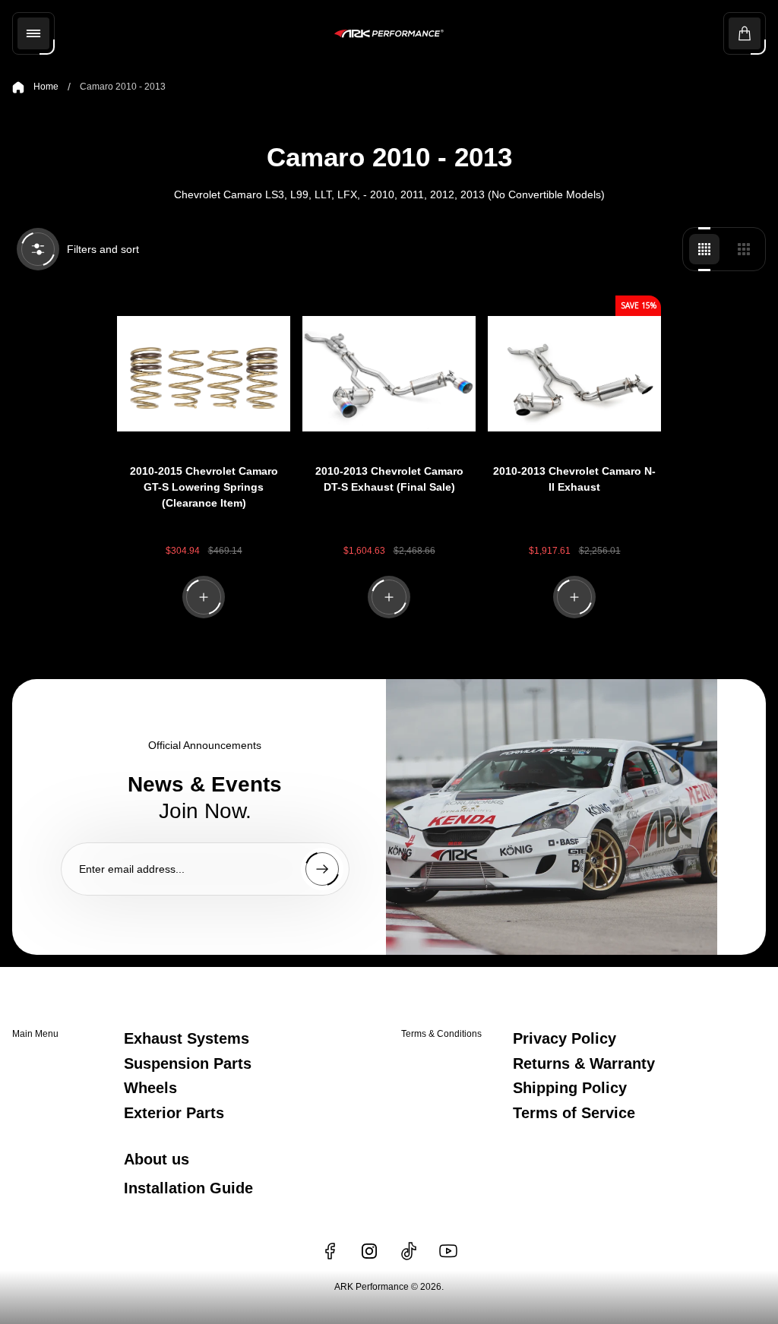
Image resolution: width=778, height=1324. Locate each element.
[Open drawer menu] (33, 33)
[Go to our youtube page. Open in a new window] (448, 1251)
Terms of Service (574, 1112)
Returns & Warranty (584, 1063)
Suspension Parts (187, 1063)
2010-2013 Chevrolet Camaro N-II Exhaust (574, 479)
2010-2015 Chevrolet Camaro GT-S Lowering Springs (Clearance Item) (204, 487)
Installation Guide (188, 1188)
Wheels (150, 1087)
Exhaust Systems (186, 1038)
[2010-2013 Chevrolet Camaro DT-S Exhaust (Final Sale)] (389, 373)
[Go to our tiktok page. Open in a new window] (409, 1251)
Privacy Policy (564, 1038)
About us (156, 1159)
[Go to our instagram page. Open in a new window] (369, 1251)
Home (46, 86)
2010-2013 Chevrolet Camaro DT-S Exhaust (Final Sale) (389, 479)
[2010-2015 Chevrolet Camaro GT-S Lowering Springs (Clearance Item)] (203, 373)
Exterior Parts (174, 1112)
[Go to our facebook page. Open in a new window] (330, 1251)
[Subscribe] (322, 869)
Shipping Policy (570, 1087)
